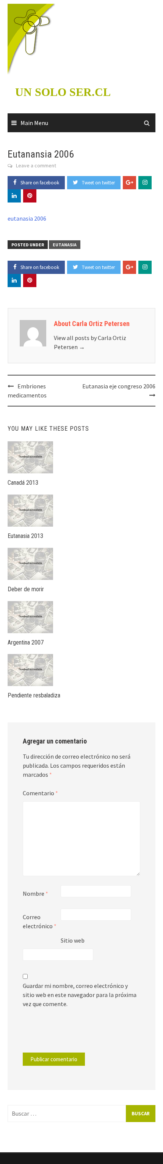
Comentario (40, 793)
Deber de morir (26, 589)
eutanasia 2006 (27, 218)
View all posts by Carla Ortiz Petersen (90, 342)
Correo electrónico (39, 921)
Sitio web (73, 940)
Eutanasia (65, 244)
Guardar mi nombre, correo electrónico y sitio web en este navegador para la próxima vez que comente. (79, 995)
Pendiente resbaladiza (34, 695)
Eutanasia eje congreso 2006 (118, 386)
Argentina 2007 (26, 642)
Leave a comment (36, 165)
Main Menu (34, 123)
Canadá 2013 (23, 482)
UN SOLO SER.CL (63, 92)
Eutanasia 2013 (25, 535)
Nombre (35, 893)
